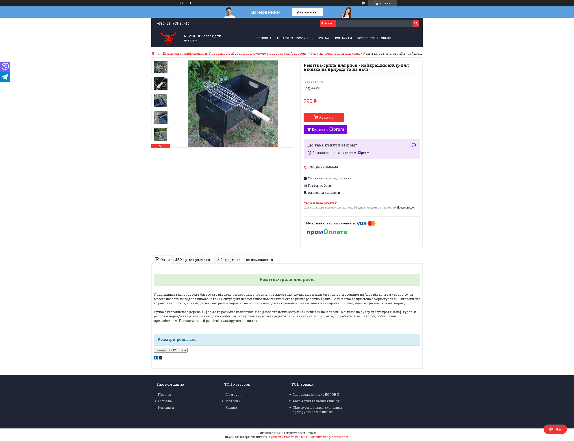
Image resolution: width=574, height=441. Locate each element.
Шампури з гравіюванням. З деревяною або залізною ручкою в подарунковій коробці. (235, 54)
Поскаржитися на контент (288, 437)
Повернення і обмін (374, 38)
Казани (231, 407)
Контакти (343, 38)
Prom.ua (311, 433)
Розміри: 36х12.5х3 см (171, 350)
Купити (326, 117)
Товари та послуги (293, 38)
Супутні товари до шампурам (335, 54)
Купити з (320, 129)
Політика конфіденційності (329, 437)
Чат (558, 429)
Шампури (233, 394)
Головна (264, 38)
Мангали (233, 401)
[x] (160, 358)
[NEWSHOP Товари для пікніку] (168, 38)
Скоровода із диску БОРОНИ (316, 394)
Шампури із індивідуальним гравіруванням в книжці (317, 409)
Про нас (323, 38)
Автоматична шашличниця (316, 401)
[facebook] (156, 358)
